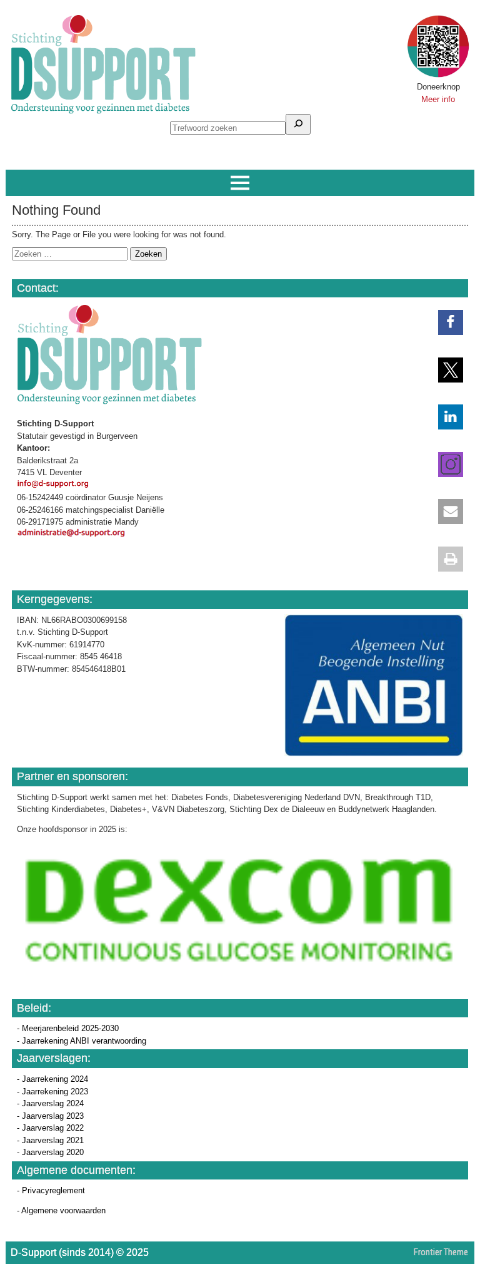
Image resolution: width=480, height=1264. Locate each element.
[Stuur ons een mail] (444, 511)
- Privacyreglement (51, 1190)
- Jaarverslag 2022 (50, 1128)
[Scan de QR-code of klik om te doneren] (438, 75)
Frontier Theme (441, 1252)
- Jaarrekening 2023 (52, 1091)
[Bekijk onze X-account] (444, 370)
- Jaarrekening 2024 (52, 1079)
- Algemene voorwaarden (61, 1210)
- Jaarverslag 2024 (50, 1103)
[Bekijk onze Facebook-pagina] (444, 322)
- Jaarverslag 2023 (50, 1116)
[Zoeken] (298, 124)
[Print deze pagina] (444, 559)
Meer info (438, 99)
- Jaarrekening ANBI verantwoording (81, 1041)
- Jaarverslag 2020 (50, 1152)
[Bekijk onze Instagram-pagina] (444, 464)
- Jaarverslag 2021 (50, 1140)
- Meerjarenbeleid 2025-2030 (68, 1028)
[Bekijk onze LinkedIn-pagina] (444, 416)
